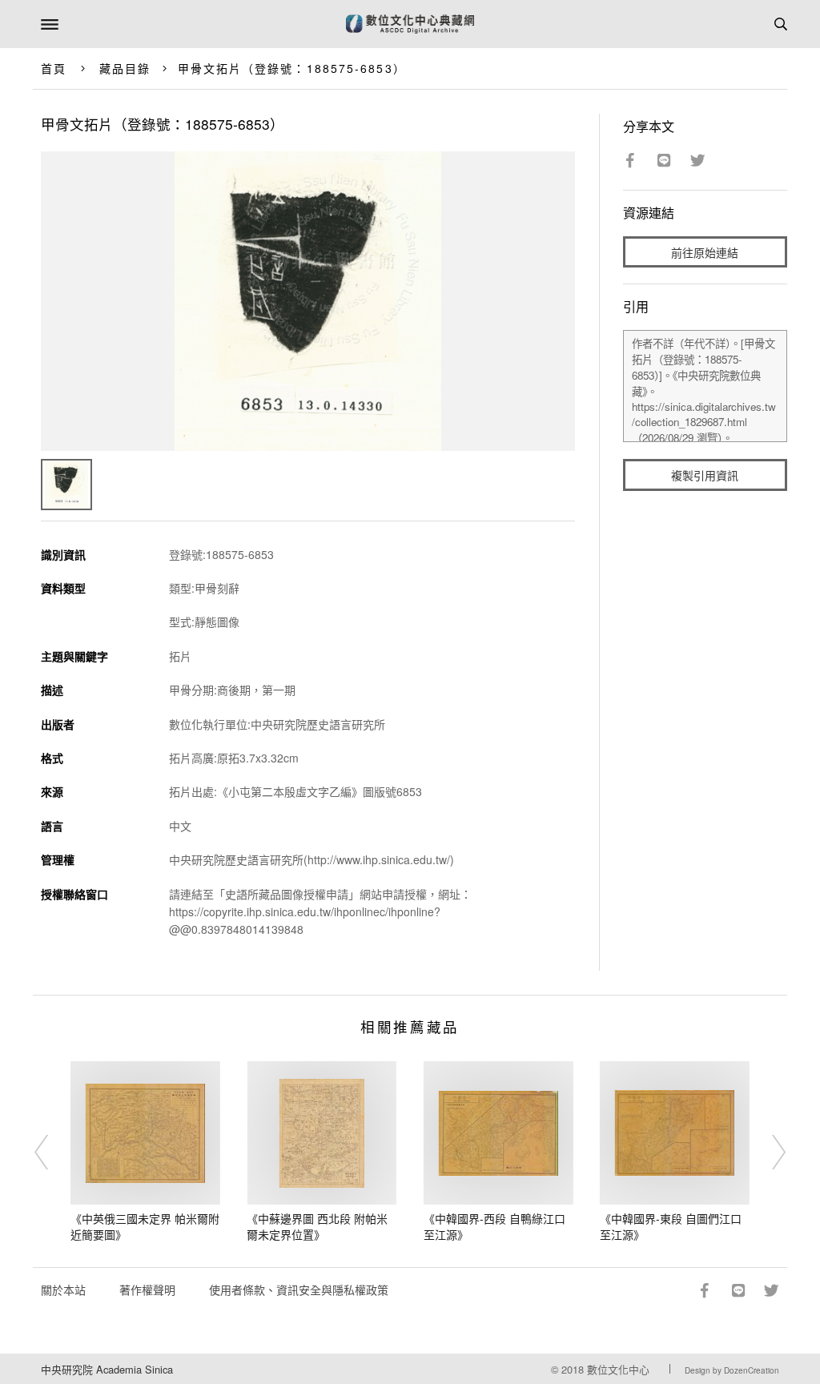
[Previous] (52, 1152)
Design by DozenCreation (732, 1370)
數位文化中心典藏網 (410, 24)
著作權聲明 (147, 1289)
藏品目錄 (125, 68)
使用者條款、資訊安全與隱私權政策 (298, 1289)
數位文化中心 (618, 1369)
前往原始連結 (704, 252)
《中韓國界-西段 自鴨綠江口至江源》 (494, 1226)
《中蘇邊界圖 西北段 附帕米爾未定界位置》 (317, 1226)
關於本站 (63, 1289)
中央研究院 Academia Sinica (107, 1369)
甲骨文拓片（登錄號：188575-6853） (292, 68)
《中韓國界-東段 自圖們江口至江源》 (671, 1226)
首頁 (53, 68)
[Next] (768, 1152)
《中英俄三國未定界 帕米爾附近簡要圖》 (144, 1226)
